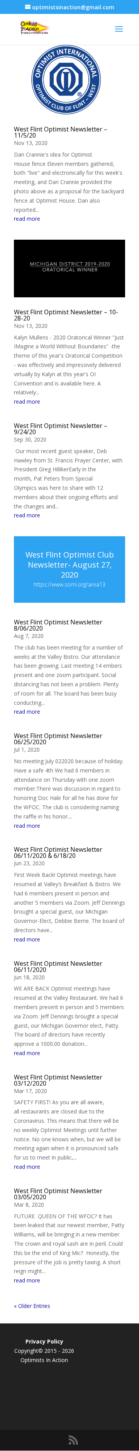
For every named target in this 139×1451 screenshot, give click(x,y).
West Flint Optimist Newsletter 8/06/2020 (58, 625)
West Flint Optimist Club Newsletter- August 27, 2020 (69, 564)
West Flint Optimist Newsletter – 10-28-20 (66, 315)
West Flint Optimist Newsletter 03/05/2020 (58, 1194)
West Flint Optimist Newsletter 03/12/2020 (58, 1080)
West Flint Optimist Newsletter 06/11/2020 (58, 966)
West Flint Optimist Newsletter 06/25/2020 (58, 738)
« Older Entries (32, 1305)
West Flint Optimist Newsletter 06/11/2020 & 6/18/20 (58, 852)
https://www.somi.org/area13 (69, 584)
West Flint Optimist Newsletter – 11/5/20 (60, 132)
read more (27, 218)
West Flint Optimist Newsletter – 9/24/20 (60, 428)
